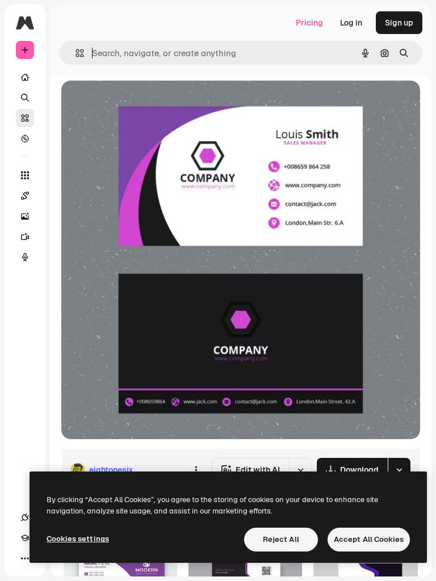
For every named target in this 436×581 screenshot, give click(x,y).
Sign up (399, 23)
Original (134, 101)
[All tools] (25, 175)
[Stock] (25, 118)
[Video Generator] (25, 237)
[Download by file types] (399, 470)
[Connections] (25, 517)
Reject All (281, 539)
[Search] (25, 98)
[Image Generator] (25, 216)
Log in (351, 23)
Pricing (309, 23)
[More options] (196, 469)
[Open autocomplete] (75, 53)
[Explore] (25, 138)
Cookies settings (78, 539)
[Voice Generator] (25, 257)
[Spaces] (25, 196)
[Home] (25, 77)
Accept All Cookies (369, 539)
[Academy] (25, 538)
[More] (25, 558)
